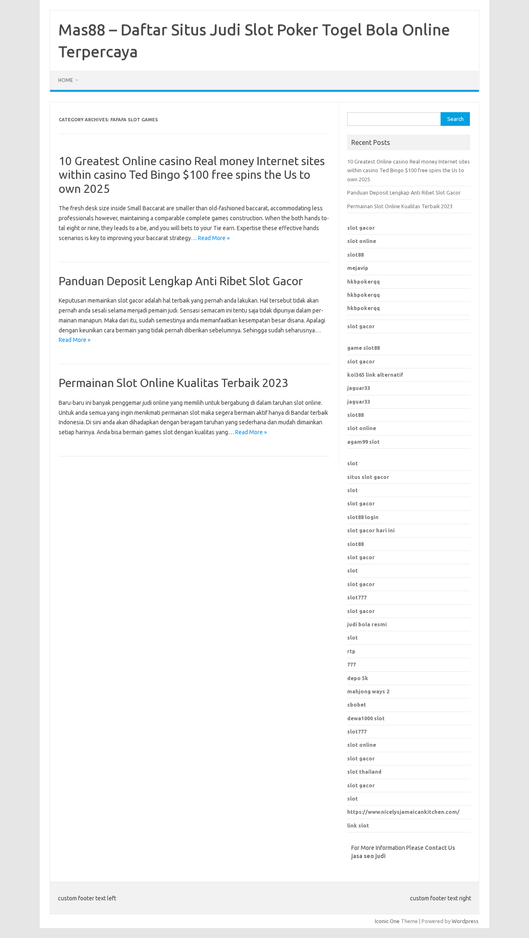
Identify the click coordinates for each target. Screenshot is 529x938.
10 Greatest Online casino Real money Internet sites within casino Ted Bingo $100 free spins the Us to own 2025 (192, 174)
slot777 (357, 731)
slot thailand (364, 771)
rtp (351, 651)
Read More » (214, 238)
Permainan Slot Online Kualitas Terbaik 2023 (173, 382)
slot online (361, 241)
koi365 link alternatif (375, 375)
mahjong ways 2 (368, 691)
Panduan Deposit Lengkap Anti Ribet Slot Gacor (181, 280)
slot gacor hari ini (371, 530)
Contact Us (440, 847)
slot (352, 463)
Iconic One (387, 921)
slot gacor (361, 228)
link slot (358, 825)
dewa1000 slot (366, 718)
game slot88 (363, 348)
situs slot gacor (368, 477)
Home (65, 80)
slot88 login (363, 517)
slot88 (355, 254)
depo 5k (357, 678)
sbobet (356, 704)
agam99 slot (363, 442)
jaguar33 (358, 388)
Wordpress (465, 921)
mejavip (357, 268)
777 (351, 664)
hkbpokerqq (363, 281)
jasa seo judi (368, 856)
